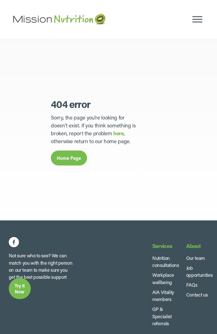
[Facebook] (14, 242)
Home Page (69, 158)
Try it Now (20, 289)
